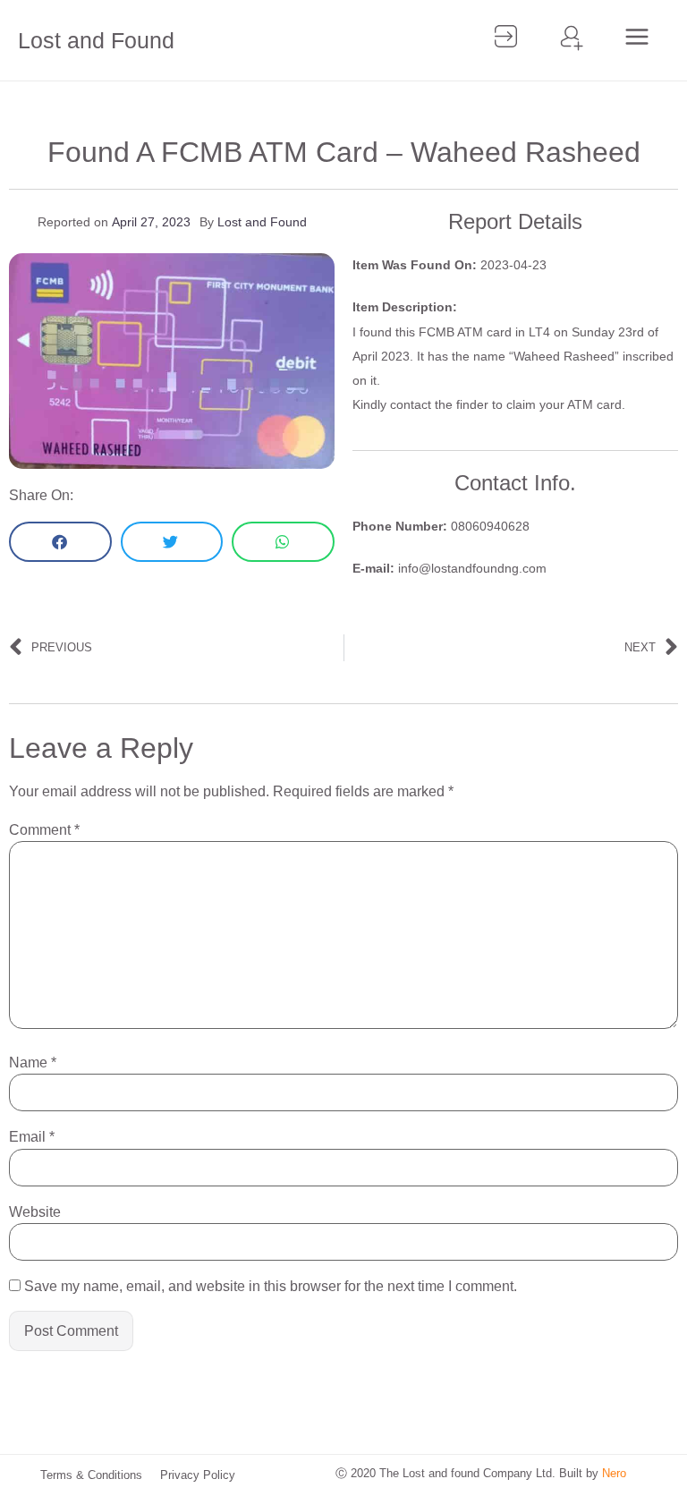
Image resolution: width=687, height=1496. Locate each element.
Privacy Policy (197, 1475)
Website (35, 1212)
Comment (44, 830)
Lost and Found (96, 40)
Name (32, 1063)
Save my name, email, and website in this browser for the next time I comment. (270, 1286)
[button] (60, 542)
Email (32, 1137)
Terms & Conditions (91, 1475)
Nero (614, 1473)
